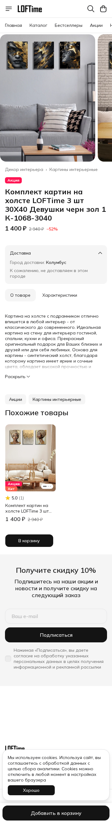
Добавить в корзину (56, 813)
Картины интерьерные (73, 169)
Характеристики (59, 295)
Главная (13, 25)
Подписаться (56, 635)
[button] (15, 399)
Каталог (38, 25)
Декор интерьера (24, 169)
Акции (96, 25)
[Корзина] (103, 8)
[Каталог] (8, 8)
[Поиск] (91, 8)
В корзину (29, 540)
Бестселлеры (68, 25)
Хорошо (31, 790)
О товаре (20, 295)
